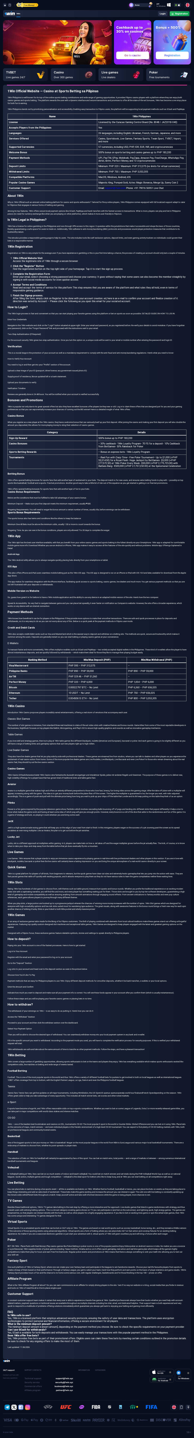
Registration (172, 55)
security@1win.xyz (64, 1382)
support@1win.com (115, 188)
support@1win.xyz (64, 1378)
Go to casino (132, 55)
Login (163, 13)
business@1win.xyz (64, 1386)
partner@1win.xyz (64, 1390)
